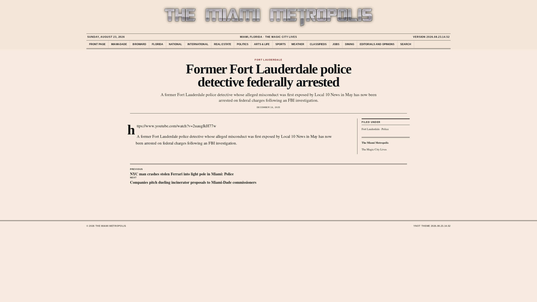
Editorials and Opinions (377, 44)
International (198, 44)
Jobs (336, 44)
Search (405, 44)
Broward (139, 44)
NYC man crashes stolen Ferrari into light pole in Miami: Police (182, 172)
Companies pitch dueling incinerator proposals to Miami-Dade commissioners (193, 181)
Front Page (97, 44)
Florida (157, 44)
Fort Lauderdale (371, 129)
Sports (280, 44)
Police (385, 129)
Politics (242, 44)
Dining (349, 44)
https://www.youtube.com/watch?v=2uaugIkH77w (176, 125)
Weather (297, 44)
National (175, 44)
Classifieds (318, 44)
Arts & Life (262, 44)
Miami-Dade (119, 44)
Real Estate (222, 44)
